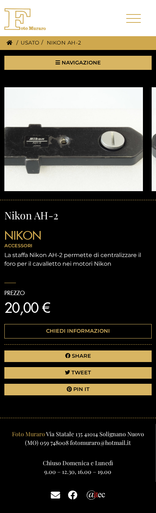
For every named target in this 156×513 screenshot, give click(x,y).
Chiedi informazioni (78, 331)
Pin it (81, 389)
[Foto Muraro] (37, 19)
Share (80, 356)
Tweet (80, 372)
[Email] (55, 494)
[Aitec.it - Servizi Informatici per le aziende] (96, 494)
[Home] (9, 42)
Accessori (18, 245)
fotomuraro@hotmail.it (100, 442)
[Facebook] (72, 494)
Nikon (22, 235)
